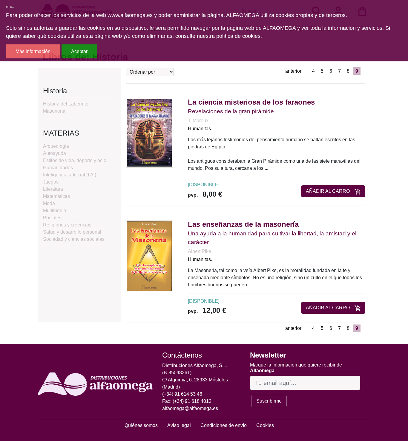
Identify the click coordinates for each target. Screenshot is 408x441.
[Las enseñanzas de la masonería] (149, 255)
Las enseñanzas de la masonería (243, 224)
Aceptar (79, 51)
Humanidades (58, 167)
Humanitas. (200, 128)
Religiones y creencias (67, 224)
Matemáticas (56, 196)
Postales (52, 217)
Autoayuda (54, 153)
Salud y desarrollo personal (72, 232)
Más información (33, 51)
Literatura (53, 189)
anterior (293, 71)
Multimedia (54, 210)
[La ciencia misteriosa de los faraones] (149, 132)
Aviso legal (179, 425)
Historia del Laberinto (65, 103)
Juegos (51, 181)
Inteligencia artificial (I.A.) (69, 174)
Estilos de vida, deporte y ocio (74, 160)
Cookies (265, 425)
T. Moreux (198, 120)
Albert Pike (199, 251)
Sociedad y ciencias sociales (74, 239)
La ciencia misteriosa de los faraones (251, 102)
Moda (49, 203)
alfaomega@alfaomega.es (190, 408)
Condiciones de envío (223, 425)
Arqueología (56, 146)
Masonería (54, 111)
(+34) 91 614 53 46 (182, 394)
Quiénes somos (141, 425)
